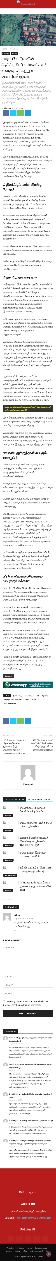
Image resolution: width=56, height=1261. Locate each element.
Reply (16, 930)
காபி (37, 695)
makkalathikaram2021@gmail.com (34, 1217)
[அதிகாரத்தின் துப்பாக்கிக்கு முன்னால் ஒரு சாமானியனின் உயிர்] (11, 886)
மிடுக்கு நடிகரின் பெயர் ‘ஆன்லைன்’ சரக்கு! (37, 1120)
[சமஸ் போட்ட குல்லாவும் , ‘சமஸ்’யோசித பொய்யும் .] (11, 811)
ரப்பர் (27, 699)
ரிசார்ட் (35, 699)
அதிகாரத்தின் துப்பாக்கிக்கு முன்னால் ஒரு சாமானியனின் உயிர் (35, 886)
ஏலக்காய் (28, 695)
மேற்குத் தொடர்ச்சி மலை (13, 699)
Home (4, 49)
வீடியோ (17, 1251)
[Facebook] (6, 113)
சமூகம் (29, 1248)
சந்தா (25, 1251)
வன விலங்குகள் (10, 703)
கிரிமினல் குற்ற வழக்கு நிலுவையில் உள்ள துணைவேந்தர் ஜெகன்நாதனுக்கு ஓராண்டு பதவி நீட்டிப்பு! (14, 746)
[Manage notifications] (48, 1254)
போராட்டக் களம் (41, 1248)
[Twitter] (13, 113)
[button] (5, 4)
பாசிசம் (9, 1251)
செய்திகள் (14, 49)
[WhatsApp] (20, 113)
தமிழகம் (14, 53)
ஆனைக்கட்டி (17, 695)
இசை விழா (8, 845)
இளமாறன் (8, 108)
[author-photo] (28, 779)
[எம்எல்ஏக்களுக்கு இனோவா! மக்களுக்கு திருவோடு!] (11, 871)
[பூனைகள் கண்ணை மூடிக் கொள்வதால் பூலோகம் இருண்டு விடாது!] (11, 841)
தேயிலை (45, 695)
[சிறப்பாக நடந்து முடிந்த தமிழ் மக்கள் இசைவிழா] (11, 826)
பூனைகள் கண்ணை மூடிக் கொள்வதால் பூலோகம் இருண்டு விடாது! (34, 841)
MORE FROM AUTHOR (39, 799)
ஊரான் (11, 1064)
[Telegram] (28, 113)
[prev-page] (5, 898)
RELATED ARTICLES (14, 799)
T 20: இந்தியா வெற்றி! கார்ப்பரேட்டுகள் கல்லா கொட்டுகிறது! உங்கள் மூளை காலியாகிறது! (42, 745)
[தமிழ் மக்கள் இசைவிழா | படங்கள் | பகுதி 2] (11, 856)
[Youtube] (45, 1239)
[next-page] (10, 898)
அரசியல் (20, 1248)
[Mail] (19, 1239)
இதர (48, 1251)
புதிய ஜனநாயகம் (10, 875)
